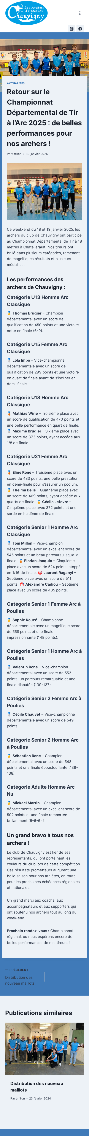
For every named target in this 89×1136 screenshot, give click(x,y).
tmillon (16, 154)
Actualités (16, 83)
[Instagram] (71, 28)
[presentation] (44, 1049)
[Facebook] (80, 28)
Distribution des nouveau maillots (20, 976)
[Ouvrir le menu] (80, 13)
